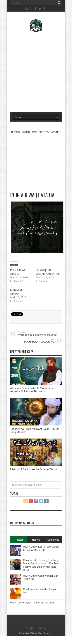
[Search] (59, 3)
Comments (53, 539)
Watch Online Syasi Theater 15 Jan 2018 (32, 602)
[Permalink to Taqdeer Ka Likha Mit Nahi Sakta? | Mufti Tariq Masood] (36, 424)
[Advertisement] (36, 71)
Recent (36, 539)
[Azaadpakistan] (35, 29)
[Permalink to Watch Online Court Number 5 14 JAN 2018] (15, 584)
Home (17, 131)
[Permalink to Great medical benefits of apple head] (15, 597)
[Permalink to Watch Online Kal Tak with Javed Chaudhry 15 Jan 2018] (15, 555)
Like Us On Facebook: (22, 523)
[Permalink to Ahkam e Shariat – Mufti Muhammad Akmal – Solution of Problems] (36, 384)
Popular (19, 539)
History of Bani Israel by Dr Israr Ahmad (34, 469)
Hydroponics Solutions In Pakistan (37, 333)
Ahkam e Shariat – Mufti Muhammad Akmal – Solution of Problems (32, 390)
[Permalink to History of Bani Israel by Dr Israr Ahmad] (36, 465)
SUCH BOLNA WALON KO (39, 340)
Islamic (26, 131)
